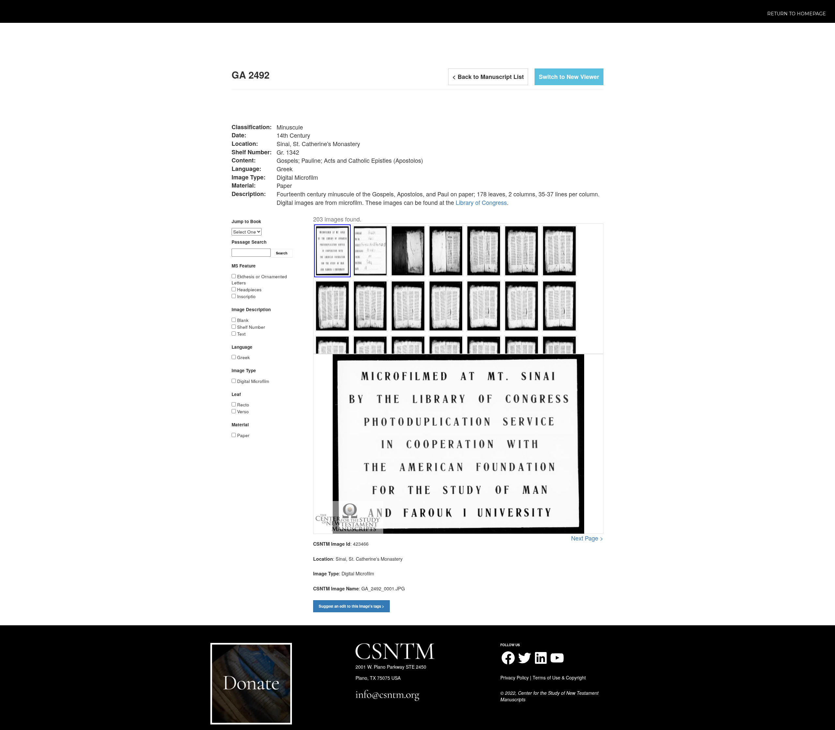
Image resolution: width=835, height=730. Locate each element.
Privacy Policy (514, 677)
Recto (243, 405)
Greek (243, 357)
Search (281, 253)
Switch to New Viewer (569, 76)
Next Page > (587, 538)
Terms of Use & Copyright (559, 677)
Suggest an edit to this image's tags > (351, 606)
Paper (243, 435)
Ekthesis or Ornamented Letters (259, 279)
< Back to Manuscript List (488, 76)
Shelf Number (251, 327)
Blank (243, 320)
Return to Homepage (796, 14)
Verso (243, 411)
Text (241, 334)
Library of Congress (481, 202)
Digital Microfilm (253, 381)
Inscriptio (246, 296)
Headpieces (249, 289)
